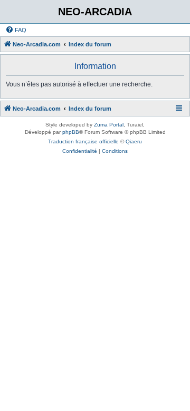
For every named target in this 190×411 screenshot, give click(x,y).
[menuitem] (15, 30)
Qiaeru (134, 141)
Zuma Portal (109, 125)
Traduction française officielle (83, 141)
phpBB (70, 132)
